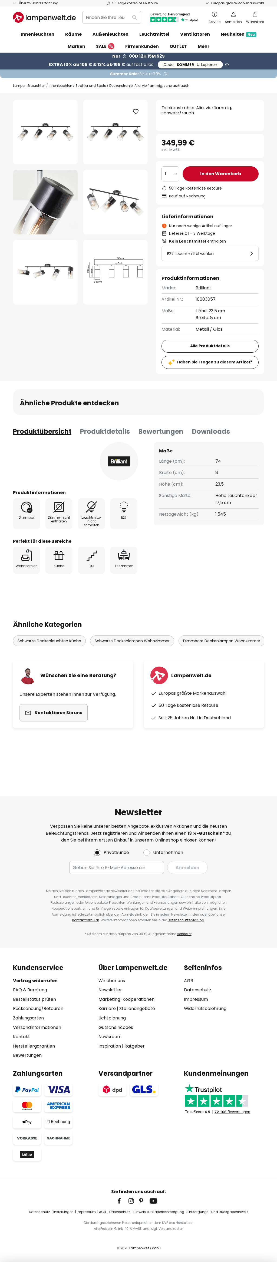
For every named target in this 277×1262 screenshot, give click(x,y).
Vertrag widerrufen (35, 981)
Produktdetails (105, 431)
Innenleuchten (60, 85)
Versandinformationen (37, 1027)
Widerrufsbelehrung (205, 1008)
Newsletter (110, 990)
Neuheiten (238, 34)
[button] (45, 202)
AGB (188, 981)
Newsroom (109, 1037)
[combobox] (112, 17)
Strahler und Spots (90, 85)
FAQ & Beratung (30, 990)
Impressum (196, 999)
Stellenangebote (137, 1008)
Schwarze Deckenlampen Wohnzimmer (132, 641)
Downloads (211, 431)
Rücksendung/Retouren (38, 1008)
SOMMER (190, 64)
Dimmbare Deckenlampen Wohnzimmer (221, 641)
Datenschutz (197, 990)
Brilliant (203, 288)
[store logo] (44, 17)
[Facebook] (123, 1201)
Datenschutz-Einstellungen (51, 1212)
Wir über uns (111, 981)
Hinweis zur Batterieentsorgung (158, 1212)
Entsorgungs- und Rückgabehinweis (217, 1212)
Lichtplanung (112, 1018)
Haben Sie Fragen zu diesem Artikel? (214, 362)
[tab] (42, 431)
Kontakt (21, 1037)
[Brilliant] (119, 461)
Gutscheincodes (115, 1027)
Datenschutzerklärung (186, 920)
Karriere (107, 1008)
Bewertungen (160, 431)
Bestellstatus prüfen (34, 999)
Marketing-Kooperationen (126, 999)
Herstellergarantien (34, 1046)
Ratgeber (134, 1046)
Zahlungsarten (28, 1018)
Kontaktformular (85, 920)
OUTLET (178, 46)
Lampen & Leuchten (29, 85)
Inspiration (109, 1046)
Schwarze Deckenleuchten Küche (49, 641)
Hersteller (184, 934)
